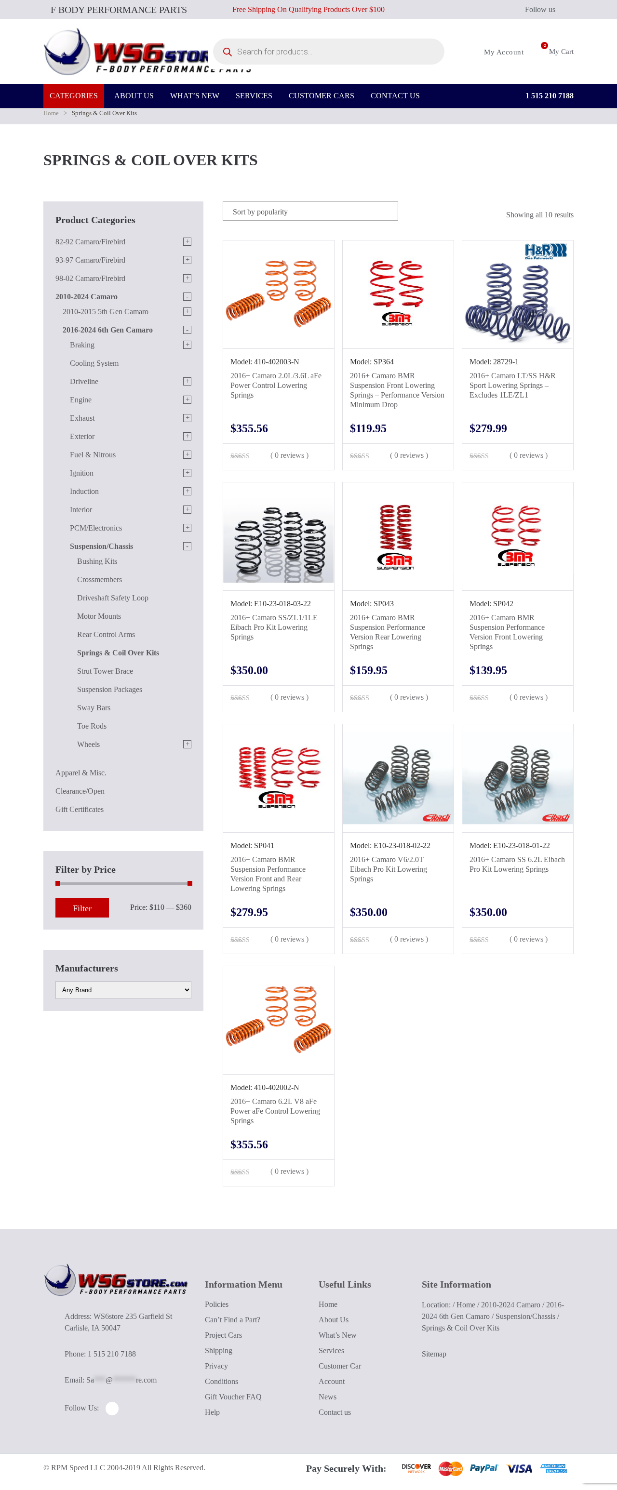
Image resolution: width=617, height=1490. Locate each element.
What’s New (338, 1335)
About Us (334, 1320)
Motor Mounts (99, 616)
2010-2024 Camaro (86, 297)
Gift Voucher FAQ (233, 1397)
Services (331, 1350)
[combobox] (310, 211)
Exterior (82, 436)
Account (332, 1381)
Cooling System (94, 363)
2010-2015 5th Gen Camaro (105, 311)
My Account (502, 52)
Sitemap (434, 1354)
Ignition (82, 473)
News (327, 1397)
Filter (82, 908)
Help (212, 1412)
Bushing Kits (97, 561)
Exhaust (82, 418)
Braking (82, 345)
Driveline (84, 381)
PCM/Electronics (96, 528)
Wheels (88, 744)
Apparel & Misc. (81, 773)
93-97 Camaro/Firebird (90, 260)
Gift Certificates (79, 809)
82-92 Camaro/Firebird (90, 242)
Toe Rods (92, 726)
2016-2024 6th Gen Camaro (108, 330)
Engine (81, 400)
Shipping (218, 1350)
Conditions (221, 1381)
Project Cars (223, 1335)
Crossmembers (99, 579)
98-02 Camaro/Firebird (90, 278)
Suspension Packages (109, 689)
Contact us (335, 1412)
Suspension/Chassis (101, 546)
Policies (216, 1304)
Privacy (216, 1366)
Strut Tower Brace (105, 671)
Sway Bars (93, 708)
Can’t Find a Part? (232, 1320)
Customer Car (340, 1366)
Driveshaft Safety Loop (112, 598)
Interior (81, 510)
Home (51, 113)
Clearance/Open (80, 791)
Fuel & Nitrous (93, 455)
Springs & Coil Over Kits (118, 653)
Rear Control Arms (106, 634)
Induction (84, 491)
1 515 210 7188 (548, 96)
